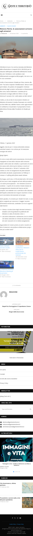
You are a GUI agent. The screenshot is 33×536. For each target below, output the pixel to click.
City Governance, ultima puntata (8, 484)
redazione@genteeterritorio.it (11, 424)
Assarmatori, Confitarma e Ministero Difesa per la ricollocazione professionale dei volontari (22, 250)
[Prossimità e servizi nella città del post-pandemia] (27, 502)
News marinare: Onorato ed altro (5, 247)
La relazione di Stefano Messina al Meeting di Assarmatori (7, 271)
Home (1, 21)
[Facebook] (12, 518)
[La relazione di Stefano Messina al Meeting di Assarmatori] (7, 265)
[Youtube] (20, 518)
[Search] (31, 15)
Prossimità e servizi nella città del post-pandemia (10, 499)
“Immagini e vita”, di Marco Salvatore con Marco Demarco (16, 464)
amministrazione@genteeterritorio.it (13, 427)
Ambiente (10, 21)
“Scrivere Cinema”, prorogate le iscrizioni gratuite (16, 342)
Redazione (4, 33)
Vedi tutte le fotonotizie (16, 358)
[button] (1, 341)
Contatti (2, 374)
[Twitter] (15, 518)
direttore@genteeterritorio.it (11, 422)
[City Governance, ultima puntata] (27, 487)
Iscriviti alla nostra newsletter (8, 379)
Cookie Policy (12, 524)
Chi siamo (3, 370)
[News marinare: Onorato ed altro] (7, 241)
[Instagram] (17, 518)
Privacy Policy (4, 383)
